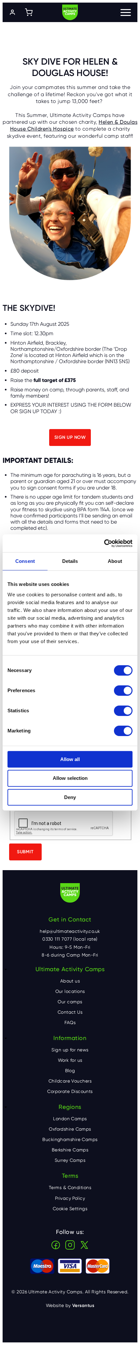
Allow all (70, 759)
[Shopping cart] (28, 12)
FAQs (70, 1022)
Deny (70, 797)
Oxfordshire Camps (70, 1129)
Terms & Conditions (70, 1187)
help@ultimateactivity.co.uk (70, 931)
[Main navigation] (125, 12)
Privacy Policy (70, 1198)
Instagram (70, 1245)
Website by (70, 1305)
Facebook (55, 1245)
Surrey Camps (70, 1160)
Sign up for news (69, 1049)
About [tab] (115, 561)
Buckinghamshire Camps (69, 1139)
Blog (70, 1070)
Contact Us (70, 1012)
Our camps (70, 1001)
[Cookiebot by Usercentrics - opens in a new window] (104, 543)
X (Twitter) (84, 1245)
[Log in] (12, 12)
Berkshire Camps (70, 1149)
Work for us (70, 1060)
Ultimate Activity (70, 12)
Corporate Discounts (70, 1091)
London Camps (70, 1118)
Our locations (70, 991)
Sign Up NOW (70, 437)
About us (70, 980)
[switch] (123, 690)
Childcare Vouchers (70, 1081)
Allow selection (70, 778)
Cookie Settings (70, 1208)
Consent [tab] (25, 561)
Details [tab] (70, 561)
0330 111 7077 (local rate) (70, 939)
